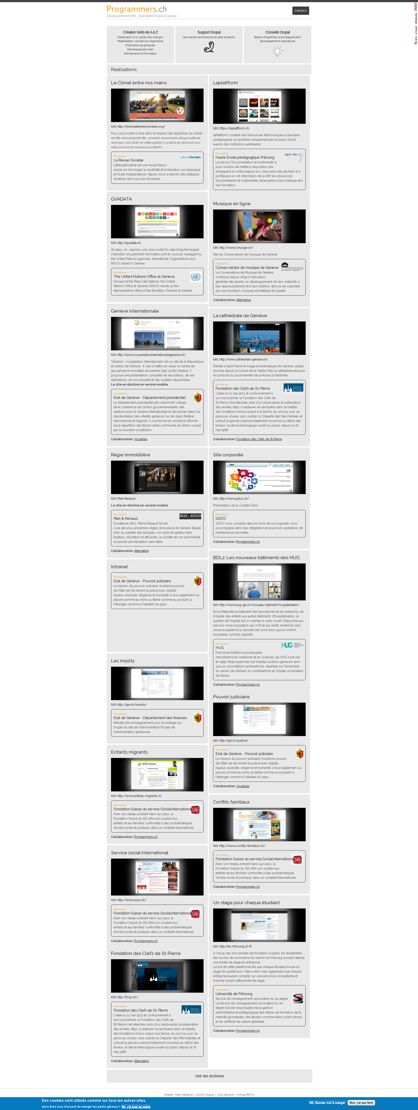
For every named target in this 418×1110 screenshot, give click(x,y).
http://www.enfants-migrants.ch (139, 796)
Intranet (119, 566)
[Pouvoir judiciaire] (259, 732)
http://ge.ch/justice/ (233, 740)
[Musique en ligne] (259, 240)
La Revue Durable (128, 160)
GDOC (221, 518)
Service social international (139, 852)
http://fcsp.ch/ (127, 997)
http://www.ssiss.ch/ (131, 900)
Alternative (243, 300)
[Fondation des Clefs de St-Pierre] (157, 989)
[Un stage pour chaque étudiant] (259, 938)
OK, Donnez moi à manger (327, 1102)
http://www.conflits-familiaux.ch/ (242, 846)
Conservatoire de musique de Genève (247, 267)
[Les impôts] (157, 697)
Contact (301, 10)
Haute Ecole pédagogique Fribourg (245, 157)
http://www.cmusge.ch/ (236, 247)
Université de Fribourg (234, 994)
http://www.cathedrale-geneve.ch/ (243, 359)
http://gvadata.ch (129, 243)
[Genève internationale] (157, 347)
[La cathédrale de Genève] (259, 351)
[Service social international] (157, 892)
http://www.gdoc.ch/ (234, 498)
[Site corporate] (259, 490)
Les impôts (123, 660)
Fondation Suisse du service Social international (152, 809)
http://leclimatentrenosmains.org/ (141, 126)
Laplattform (225, 82)
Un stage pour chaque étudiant (246, 902)
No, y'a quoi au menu (136, 1106)
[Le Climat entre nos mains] (157, 118)
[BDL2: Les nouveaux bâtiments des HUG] (259, 597)
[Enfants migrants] (157, 788)
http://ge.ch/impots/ (132, 704)
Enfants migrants (129, 752)
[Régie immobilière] (157, 490)
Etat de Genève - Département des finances (150, 718)
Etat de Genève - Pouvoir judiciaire (142, 581)
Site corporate (228, 454)
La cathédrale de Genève (240, 315)
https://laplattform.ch (234, 128)
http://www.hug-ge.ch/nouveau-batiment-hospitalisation (259, 605)
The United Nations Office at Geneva (143, 276)
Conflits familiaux (231, 802)
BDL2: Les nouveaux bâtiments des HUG (256, 557)
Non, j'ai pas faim (361, 1102)
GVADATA (121, 199)
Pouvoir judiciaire (231, 696)
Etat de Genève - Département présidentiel (149, 397)
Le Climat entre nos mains (139, 82)
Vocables (140, 439)
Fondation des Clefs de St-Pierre (243, 388)
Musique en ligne (232, 203)
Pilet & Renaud (125, 518)
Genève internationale (135, 311)
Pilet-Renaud (126, 498)
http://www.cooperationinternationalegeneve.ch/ (151, 355)
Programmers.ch (248, 541)
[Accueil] (138, 10)
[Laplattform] (259, 120)
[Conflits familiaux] (259, 838)
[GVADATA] (157, 235)
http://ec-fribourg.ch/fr (235, 946)
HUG (220, 647)
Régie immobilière (130, 454)
